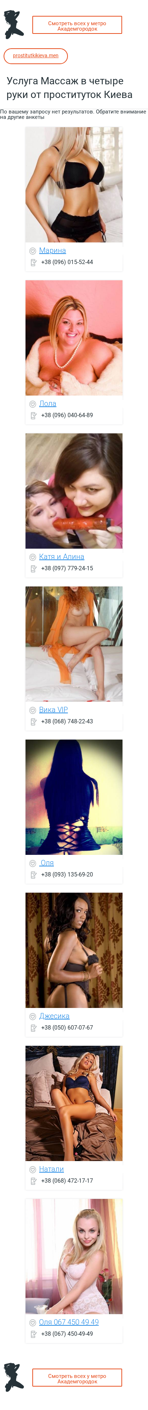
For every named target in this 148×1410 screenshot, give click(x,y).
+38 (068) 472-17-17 (67, 1180)
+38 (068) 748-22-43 (67, 721)
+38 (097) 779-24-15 (67, 568)
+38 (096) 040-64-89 (67, 414)
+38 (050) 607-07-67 (67, 1027)
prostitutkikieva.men (35, 55)
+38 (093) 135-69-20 (67, 874)
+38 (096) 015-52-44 (67, 261)
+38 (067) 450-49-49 (67, 1333)
